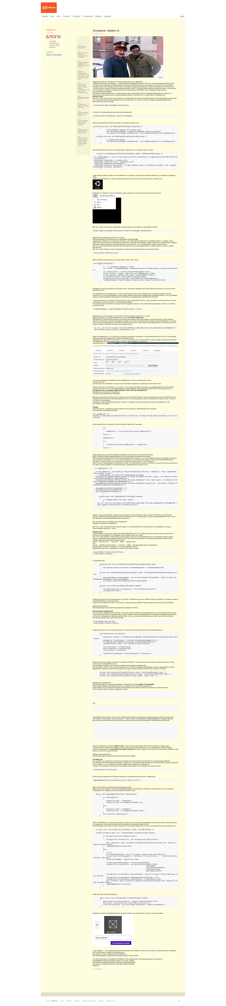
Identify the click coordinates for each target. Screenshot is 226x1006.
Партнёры (77, 1000)
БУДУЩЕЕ (107, 16)
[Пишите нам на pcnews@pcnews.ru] (179, 1001)
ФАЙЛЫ (49, 52)
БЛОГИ (53, 36)
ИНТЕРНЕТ (77, 16)
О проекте (48, 1000)
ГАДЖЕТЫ (98, 16)
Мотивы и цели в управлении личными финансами (83, 106)
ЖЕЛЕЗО (45, 16)
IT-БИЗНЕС (67, 16)
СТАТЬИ (50, 33)
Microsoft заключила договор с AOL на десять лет (83, 114)
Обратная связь (110, 1000)
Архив (62, 1000)
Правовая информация (88, 1000)
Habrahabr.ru (98, 969)
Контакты (100, 1000)
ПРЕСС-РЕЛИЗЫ (54, 55)
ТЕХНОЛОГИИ (88, 16)
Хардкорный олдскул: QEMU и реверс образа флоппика (83, 131)
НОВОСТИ (50, 30)
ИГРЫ (59, 16)
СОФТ (52, 16)
